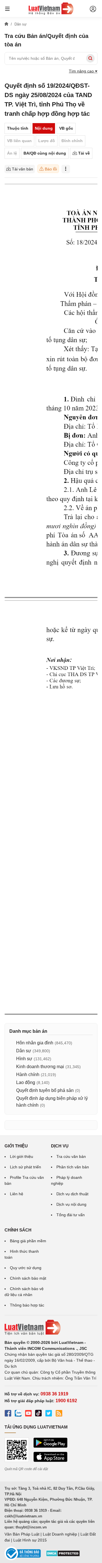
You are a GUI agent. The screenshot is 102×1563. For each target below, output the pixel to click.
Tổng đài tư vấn (70, 1215)
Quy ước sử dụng (25, 1267)
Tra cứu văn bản (71, 1156)
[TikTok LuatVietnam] (38, 1414)
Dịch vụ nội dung (71, 1204)
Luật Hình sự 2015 (30, 1540)
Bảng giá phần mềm (28, 1241)
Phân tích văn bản (72, 1167)
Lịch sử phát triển (25, 1167)
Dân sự (23, 1050)
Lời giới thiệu (21, 1156)
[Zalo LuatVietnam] (18, 1414)
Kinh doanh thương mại (40, 1066)
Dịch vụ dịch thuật (72, 1194)
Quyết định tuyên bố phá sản (45, 1090)
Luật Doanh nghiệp (60, 1534)
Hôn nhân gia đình (34, 1042)
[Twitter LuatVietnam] (48, 1414)
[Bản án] (51, 8)
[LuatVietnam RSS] (59, 1414)
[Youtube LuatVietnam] (28, 1414)
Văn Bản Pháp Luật (22, 1534)
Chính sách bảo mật (28, 1278)
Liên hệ (16, 1194)
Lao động (25, 1082)
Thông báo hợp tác (27, 1305)
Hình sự (24, 1058)
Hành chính (27, 1074)
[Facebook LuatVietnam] (8, 1414)
